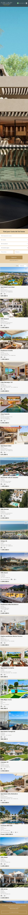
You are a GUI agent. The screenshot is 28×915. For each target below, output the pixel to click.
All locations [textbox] (4, 243)
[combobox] (14, 240)
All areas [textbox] (3, 239)
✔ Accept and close (14, 912)
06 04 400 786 (22, 3)
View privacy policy (14, 908)
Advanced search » (14, 260)
